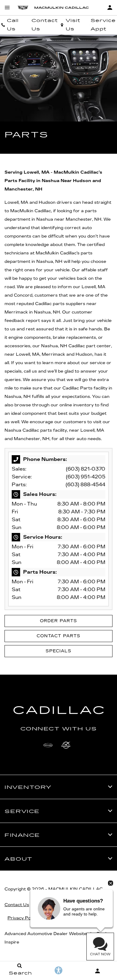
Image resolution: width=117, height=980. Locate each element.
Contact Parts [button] (58, 635)
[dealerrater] (66, 745)
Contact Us (16, 904)
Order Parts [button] (58, 620)
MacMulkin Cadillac (75, 889)
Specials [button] (58, 651)
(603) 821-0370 (85, 469)
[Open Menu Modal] (7, 7)
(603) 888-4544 (85, 484)
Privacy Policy (23, 918)
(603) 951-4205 (85, 477)
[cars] (48, 745)
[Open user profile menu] (109, 7)
